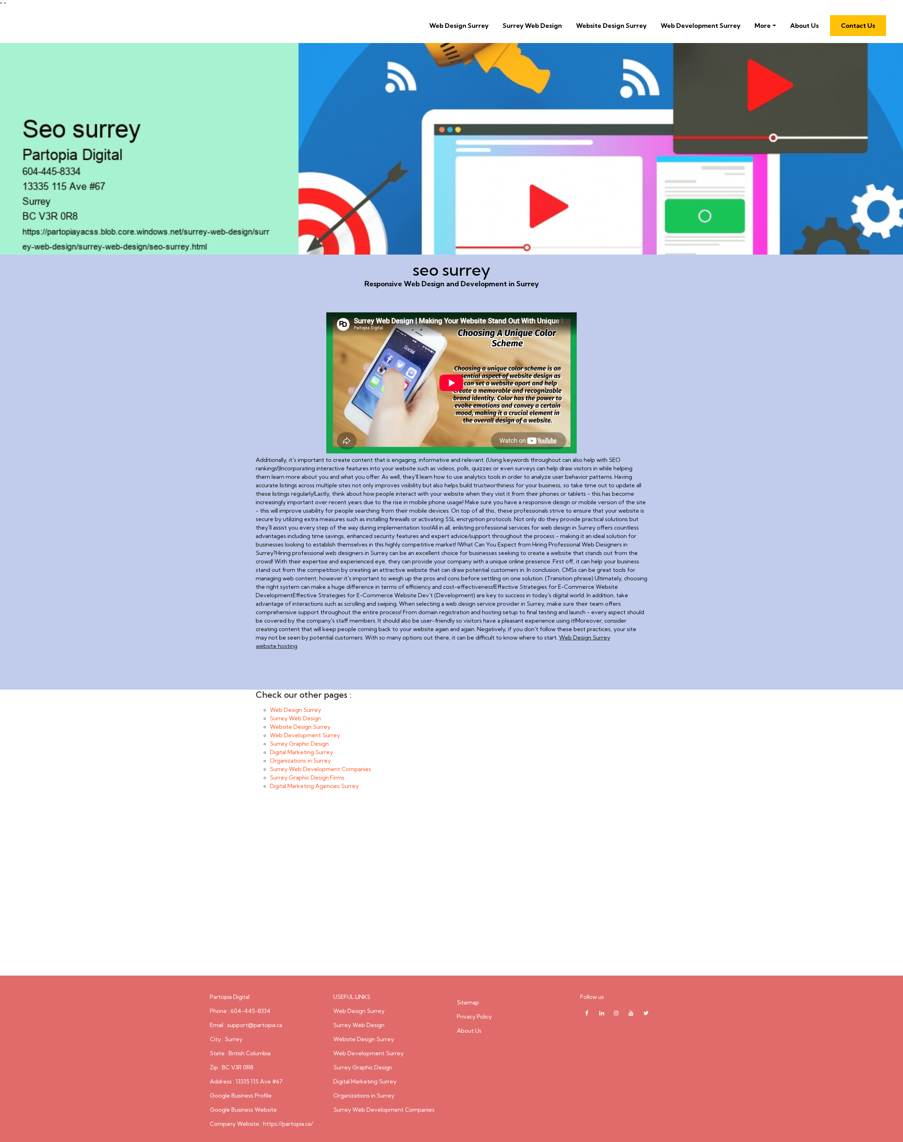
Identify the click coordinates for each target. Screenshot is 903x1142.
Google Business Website (243, 1109)
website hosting (276, 645)
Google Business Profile (241, 1095)
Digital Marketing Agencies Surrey (314, 785)
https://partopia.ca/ (288, 1123)
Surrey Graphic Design (299, 743)
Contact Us (858, 26)
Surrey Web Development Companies (320, 768)
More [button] (762, 26)
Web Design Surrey (459, 26)
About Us (804, 26)
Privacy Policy (474, 1016)
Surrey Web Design (532, 26)
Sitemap (468, 1002)
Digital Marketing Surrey (301, 752)
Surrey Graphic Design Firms (307, 777)
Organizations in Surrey (300, 760)
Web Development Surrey (700, 26)
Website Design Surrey (611, 26)
